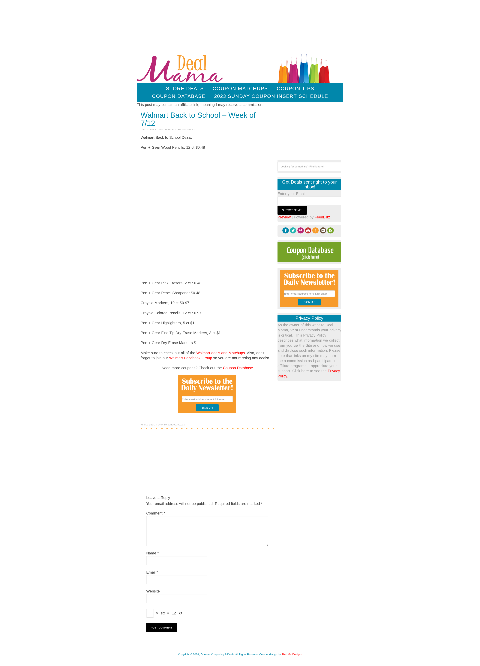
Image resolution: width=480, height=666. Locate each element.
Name (152, 553)
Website (153, 591)
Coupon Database (238, 368)
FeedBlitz (322, 217)
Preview (284, 217)
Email (152, 572)
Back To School (167, 425)
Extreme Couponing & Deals (180, 67)
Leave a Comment (185, 129)
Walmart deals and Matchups (220, 353)
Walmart (183, 425)
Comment (155, 513)
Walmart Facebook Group (190, 358)
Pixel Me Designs (291, 654)
